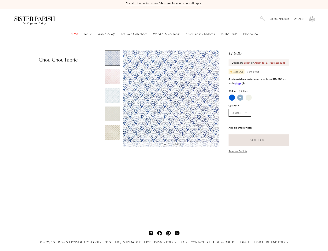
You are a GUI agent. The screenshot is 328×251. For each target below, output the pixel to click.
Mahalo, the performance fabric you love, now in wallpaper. (164, 3)
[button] (263, 19)
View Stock (253, 71)
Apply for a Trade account (269, 62)
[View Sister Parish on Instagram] (151, 233)
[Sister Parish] (35, 19)
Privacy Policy (165, 242)
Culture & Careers (221, 242)
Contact (198, 242)
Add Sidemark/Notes (240, 127)
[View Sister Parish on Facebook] (159, 233)
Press (108, 242)
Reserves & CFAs (238, 151)
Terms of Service (251, 242)
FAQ (118, 242)
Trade (183, 242)
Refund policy (277, 242)
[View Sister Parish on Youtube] (177, 233)
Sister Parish (60, 242)
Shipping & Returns (137, 242)
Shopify (95, 242)
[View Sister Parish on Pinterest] (168, 233)
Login (247, 62)
